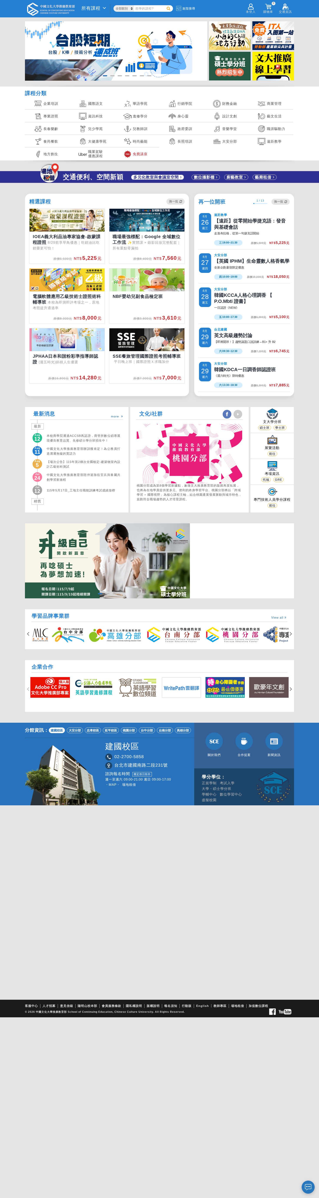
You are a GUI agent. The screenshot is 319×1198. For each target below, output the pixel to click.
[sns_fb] (227, 414)
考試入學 (227, 783)
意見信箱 (66, 1006)
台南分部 (165, 730)
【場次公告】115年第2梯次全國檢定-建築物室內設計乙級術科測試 (83, 464)
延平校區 (111, 730)
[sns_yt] (237, 414)
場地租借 (129, 784)
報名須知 (170, 1006)
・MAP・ (112, 784)
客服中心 (31, 1006)
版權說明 (153, 1006)
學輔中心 (209, 794)
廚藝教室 (235, 177)
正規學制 (209, 783)
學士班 (280, 427)
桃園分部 (129, 730)
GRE (278, 479)
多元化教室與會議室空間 (156, 177)
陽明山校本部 (87, 1006)
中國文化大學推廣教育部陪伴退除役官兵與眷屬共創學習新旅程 (83, 477)
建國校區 (57, 730)
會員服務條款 (111, 1006)
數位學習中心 (231, 794)
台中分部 (147, 730)
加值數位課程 (258, 1006)
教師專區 (220, 1006)
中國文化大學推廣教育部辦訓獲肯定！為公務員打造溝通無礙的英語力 (83, 451)
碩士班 (265, 427)
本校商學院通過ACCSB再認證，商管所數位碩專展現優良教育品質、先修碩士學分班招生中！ (83, 438)
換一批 (173, 201)
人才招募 (49, 1006)
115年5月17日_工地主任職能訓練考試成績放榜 (81, 490)
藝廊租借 (264, 177)
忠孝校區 (93, 730)
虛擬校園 (209, 800)
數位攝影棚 (205, 177)
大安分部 (75, 730)
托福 (266, 479)
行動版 (187, 1006)
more (116, 416)
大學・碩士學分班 (216, 789)
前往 (272, 454)
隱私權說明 (134, 1006)
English (202, 1006)
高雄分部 (183, 730)
